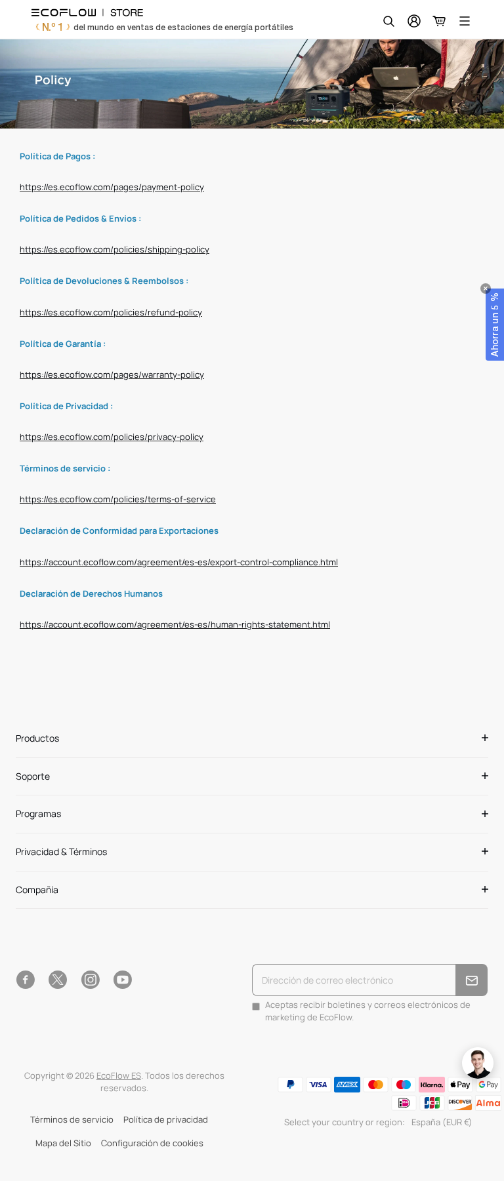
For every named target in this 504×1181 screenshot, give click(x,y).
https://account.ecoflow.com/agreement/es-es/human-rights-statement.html (175, 624)
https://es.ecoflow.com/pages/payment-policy (112, 187)
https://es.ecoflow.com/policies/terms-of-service (118, 499)
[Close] (485, 288)
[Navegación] (464, 21)
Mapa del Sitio (63, 1143)
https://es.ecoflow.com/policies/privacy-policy (111, 437)
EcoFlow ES (118, 1075)
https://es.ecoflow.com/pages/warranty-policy (112, 374)
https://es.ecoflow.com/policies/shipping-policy (114, 249)
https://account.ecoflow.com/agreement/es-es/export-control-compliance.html (179, 562)
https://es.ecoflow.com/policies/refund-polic (109, 312)
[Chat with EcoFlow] (478, 1063)
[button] (495, 325)
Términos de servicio (72, 1119)
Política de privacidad (165, 1119)
